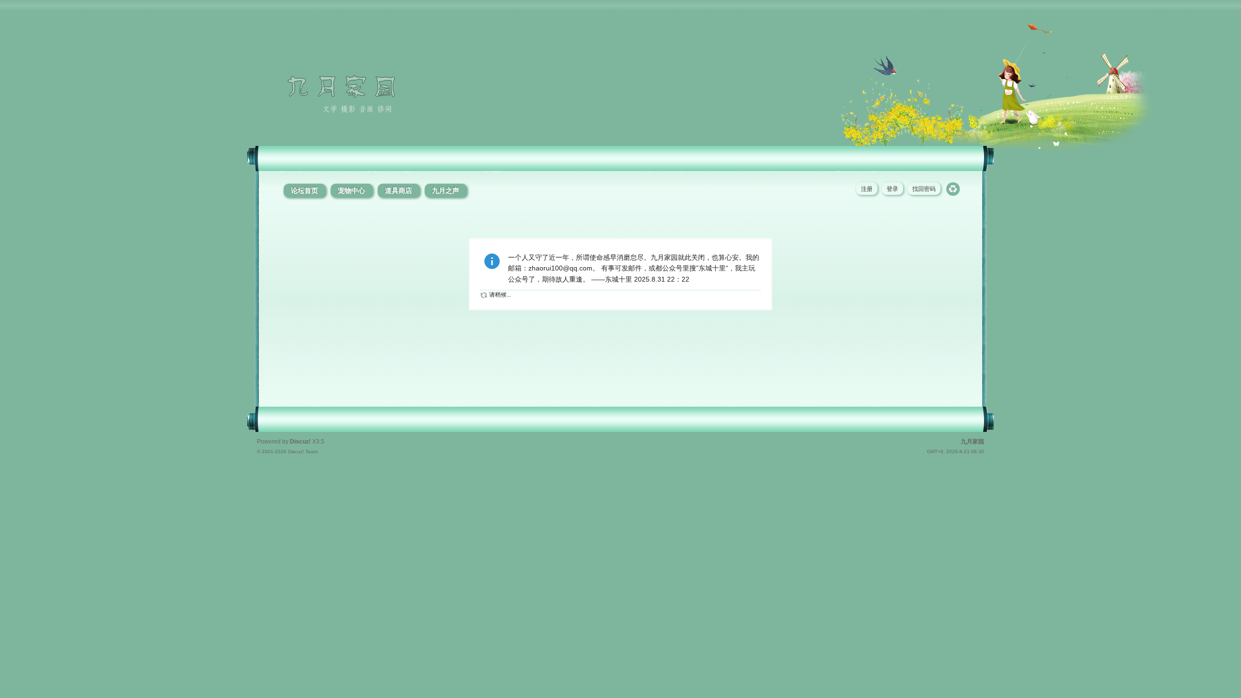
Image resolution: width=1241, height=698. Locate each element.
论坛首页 (304, 190)
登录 (892, 189)
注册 (867, 189)
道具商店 (398, 190)
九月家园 (972, 441)
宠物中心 (351, 190)
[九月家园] (366, 135)
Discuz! (300, 441)
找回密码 (924, 189)
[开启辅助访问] (1226, 6)
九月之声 (445, 190)
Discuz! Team (303, 451)
